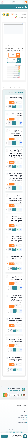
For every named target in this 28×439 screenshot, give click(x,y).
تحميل (3, 436)
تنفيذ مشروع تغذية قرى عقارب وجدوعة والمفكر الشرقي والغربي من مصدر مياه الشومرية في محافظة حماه (15, 177)
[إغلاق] (2, 433)
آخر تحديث (11, 87)
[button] (2, 2)
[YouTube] (14, 432)
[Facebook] (7, 432)
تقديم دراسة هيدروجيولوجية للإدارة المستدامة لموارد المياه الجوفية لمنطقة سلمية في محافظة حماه (15, 199)
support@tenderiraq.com (21, 422)
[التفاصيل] (7, 102)
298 (5, 394)
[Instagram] (10, 432)
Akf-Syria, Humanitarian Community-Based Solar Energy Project (15, 320)
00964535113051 (23, 415)
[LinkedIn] (21, 432)
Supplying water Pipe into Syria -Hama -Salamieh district (16, 258)
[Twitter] (17, 432)
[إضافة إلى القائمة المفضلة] (7, 98)
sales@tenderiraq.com (22, 417)
